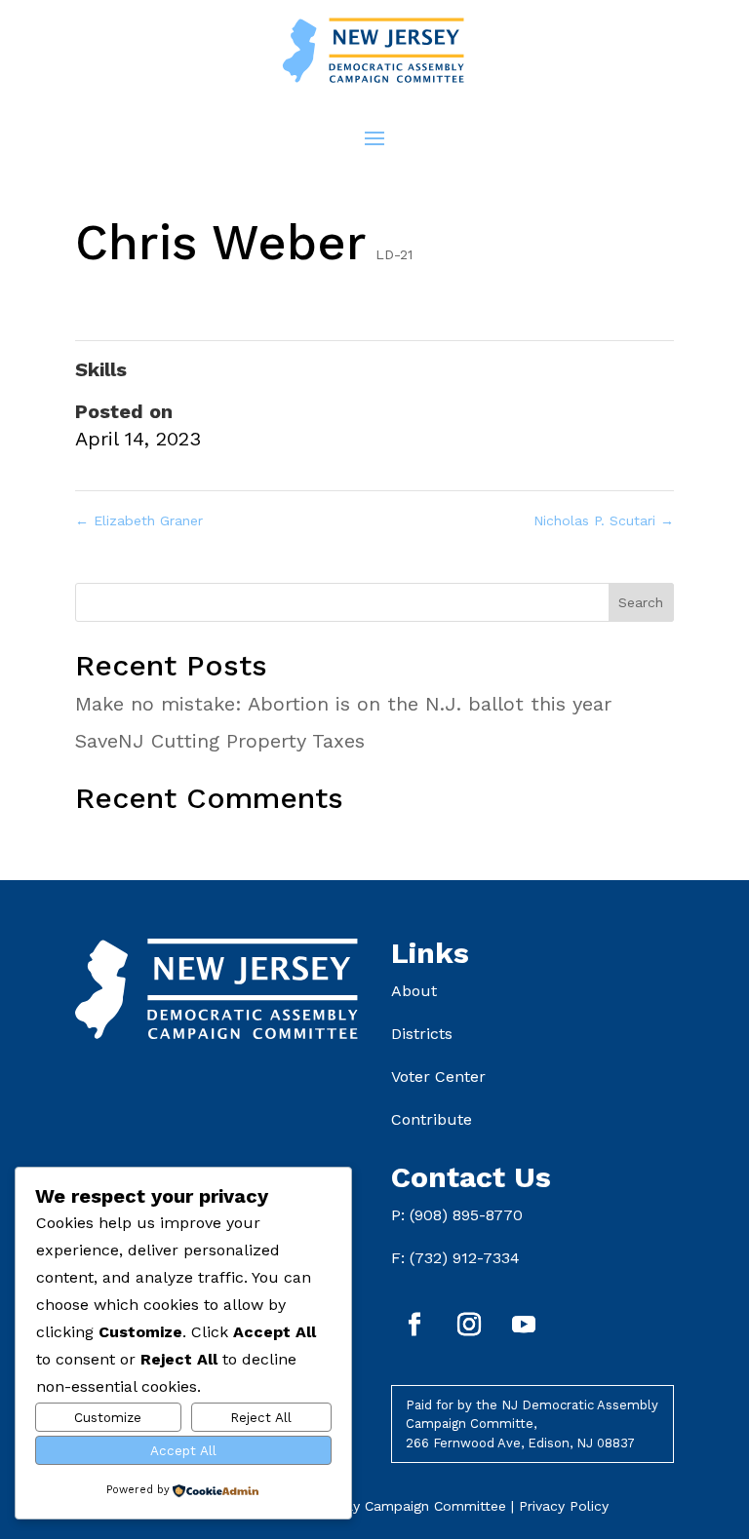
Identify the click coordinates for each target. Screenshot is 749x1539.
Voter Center (438, 1076)
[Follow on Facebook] (414, 1324)
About (414, 990)
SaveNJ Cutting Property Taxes (220, 740)
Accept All (183, 1450)
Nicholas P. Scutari (603, 520)
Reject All (261, 1417)
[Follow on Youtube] (523, 1324)
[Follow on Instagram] (469, 1324)
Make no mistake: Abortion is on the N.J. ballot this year (343, 703)
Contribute (431, 1119)
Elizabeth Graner (139, 520)
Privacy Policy (564, 1506)
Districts (422, 1033)
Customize (107, 1417)
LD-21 (394, 254)
